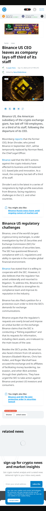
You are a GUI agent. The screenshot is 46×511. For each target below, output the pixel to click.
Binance (6, 159)
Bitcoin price (10, 16)
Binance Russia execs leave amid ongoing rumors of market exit (24, 211)
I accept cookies (14, 500)
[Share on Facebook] (5, 108)
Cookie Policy (25, 496)
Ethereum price (29, 16)
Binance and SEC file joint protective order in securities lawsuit (22, 399)
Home (6, 43)
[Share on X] (9, 108)
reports (19, 138)
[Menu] (41, 9)
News (13, 43)
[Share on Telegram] (18, 108)
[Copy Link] (22, 108)
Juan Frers (12, 68)
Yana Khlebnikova (19, 72)
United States (21, 415)
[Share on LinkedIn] (14, 108)
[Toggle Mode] (34, 9)
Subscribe (36, 484)
